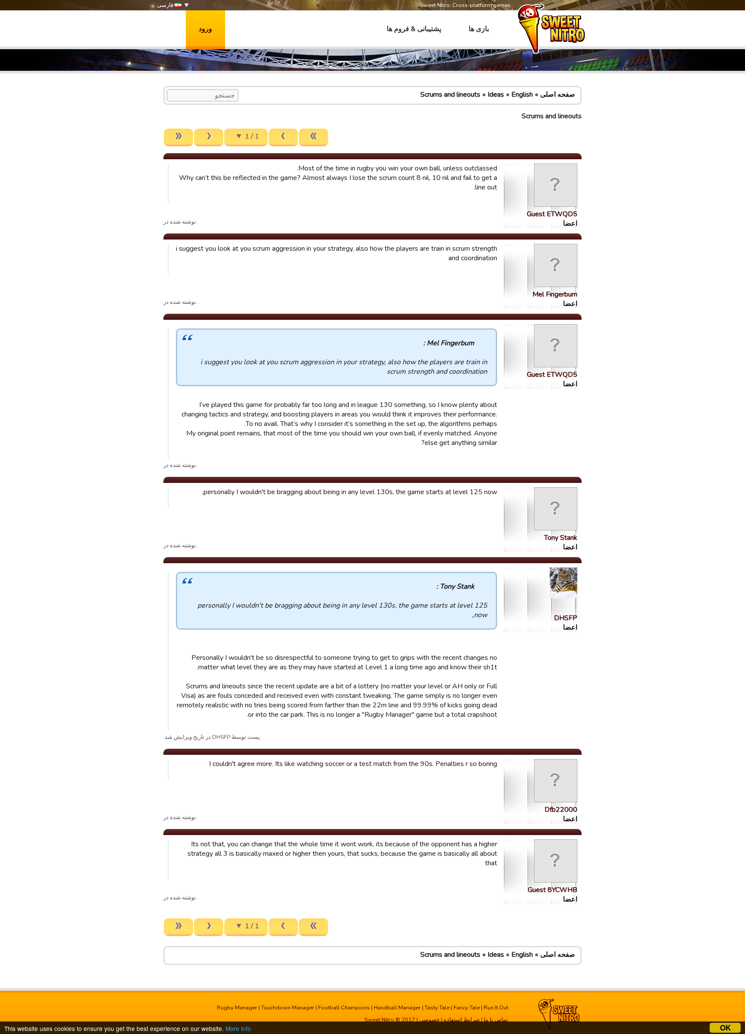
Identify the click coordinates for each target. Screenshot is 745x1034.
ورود (205, 29)
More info (238, 1028)
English (522, 94)
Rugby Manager (237, 1008)
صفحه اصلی (557, 94)
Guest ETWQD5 (552, 214)
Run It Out (496, 1008)
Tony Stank (560, 537)
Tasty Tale (437, 1008)
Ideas (496, 94)
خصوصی (429, 1020)
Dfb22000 (561, 809)
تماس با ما (496, 1020)
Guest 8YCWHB (552, 890)
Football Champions (344, 1008)
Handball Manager (397, 1008)
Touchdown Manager (287, 1008)
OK (725, 1028)
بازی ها (479, 29)
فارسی (166, 5)
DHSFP (565, 618)
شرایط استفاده (462, 1020)
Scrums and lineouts (450, 94)
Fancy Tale (467, 1008)
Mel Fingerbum (554, 294)
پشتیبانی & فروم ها (414, 29)
